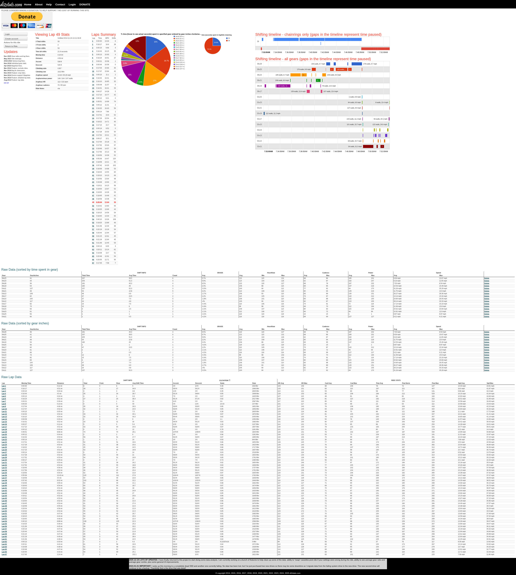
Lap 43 (4, 493)
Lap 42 (4, 490)
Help (49, 4)
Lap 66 (4, 552)
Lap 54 (4, 521)
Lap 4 (4, 393)
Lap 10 (4, 409)
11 (93, 74)
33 (93, 148)
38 (93, 165)
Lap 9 (4, 406)
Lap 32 (4, 465)
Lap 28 (4, 455)
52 (93, 212)
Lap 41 (4, 488)
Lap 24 (4, 445)
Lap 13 (4, 416)
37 (93, 162)
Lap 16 (4, 424)
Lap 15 (4, 422)
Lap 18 (4, 429)
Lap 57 (4, 529)
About (38, 4)
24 (93, 118)
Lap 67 (4, 554)
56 (93, 226)
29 (93, 135)
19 (93, 101)
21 (93, 108)
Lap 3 (4, 391)
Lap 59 (4, 534)
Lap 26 (4, 450)
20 (93, 105)
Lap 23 (4, 442)
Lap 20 (4, 434)
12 (93, 78)
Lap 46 (4, 501)
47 (93, 195)
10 (93, 71)
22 (93, 111)
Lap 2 (4, 388)
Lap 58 (4, 531)
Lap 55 (4, 524)
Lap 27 (4, 452)
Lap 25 (4, 447)
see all (6, 83)
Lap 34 (4, 470)
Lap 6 (4, 399)
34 (93, 152)
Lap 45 (4, 498)
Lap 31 (4, 462)
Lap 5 (4, 396)
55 (93, 222)
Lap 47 (4, 503)
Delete (486, 278)
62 (93, 246)
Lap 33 (4, 467)
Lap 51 (4, 513)
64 (93, 253)
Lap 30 (4, 460)
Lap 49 (4, 508)
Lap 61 (4, 539)
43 (93, 182)
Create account (11, 39)
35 (93, 155)
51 (93, 209)
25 (93, 121)
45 (93, 189)
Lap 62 (4, 541)
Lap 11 (4, 411)
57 (93, 229)
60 (93, 239)
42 (93, 179)
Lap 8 (4, 404)
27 (93, 128)
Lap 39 (4, 483)
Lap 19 (4, 432)
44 (93, 185)
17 (93, 95)
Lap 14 (4, 419)
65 (93, 256)
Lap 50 (4, 511)
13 (93, 81)
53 (93, 216)
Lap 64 (4, 547)
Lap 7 (4, 401)
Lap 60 (4, 536)
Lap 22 (4, 439)
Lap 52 (4, 516)
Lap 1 (4, 386)
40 (93, 172)
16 (93, 91)
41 (93, 175)
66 (93, 259)
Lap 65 (4, 549)
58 (93, 233)
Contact (60, 4)
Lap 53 (4, 519)
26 (93, 125)
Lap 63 (4, 544)
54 (93, 219)
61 (93, 243)
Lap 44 (4, 496)
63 (93, 249)
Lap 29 (4, 457)
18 (93, 98)
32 (93, 145)
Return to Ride (11, 46)
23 (93, 115)
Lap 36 (4, 475)
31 (93, 142)
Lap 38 (4, 480)
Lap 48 (4, 506)
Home (27, 4)
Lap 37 (4, 478)
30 (93, 138)
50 (93, 206)
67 (93, 263)
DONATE (84, 4)
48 (93, 199)
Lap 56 (4, 526)
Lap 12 (4, 414)
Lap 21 (4, 437)
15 (93, 88)
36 (93, 158)
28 (93, 132)
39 (93, 169)
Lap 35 (4, 473)
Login (72, 4)
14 (93, 85)
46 (93, 192)
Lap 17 (4, 427)
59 (93, 236)
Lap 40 (4, 485)
